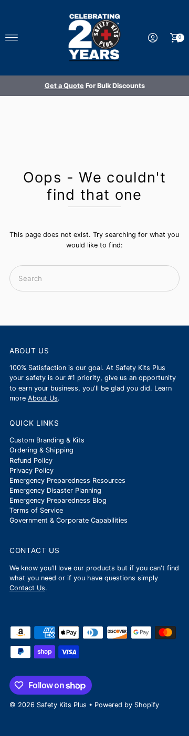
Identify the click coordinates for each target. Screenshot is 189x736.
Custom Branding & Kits (47, 440)
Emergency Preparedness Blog (58, 500)
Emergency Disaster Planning (55, 490)
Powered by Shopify (126, 705)
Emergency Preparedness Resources (67, 480)
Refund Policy (30, 460)
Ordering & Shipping (41, 450)
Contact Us (27, 588)
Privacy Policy (31, 470)
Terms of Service (36, 510)
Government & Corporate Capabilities (68, 520)
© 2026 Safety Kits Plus (48, 705)
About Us (43, 398)
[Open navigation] (12, 38)
